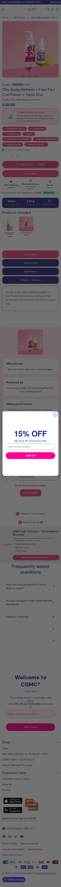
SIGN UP (30, 455)
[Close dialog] (55, 414)
